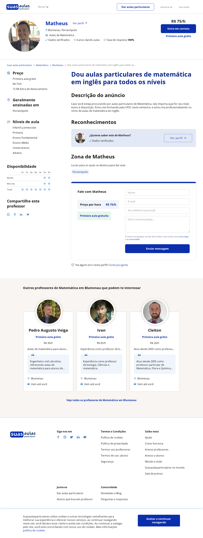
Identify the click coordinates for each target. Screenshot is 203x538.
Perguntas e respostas (114, 499)
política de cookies (34, 530)
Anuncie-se (166, 7)
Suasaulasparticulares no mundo (165, 467)
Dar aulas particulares (135, 7)
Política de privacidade (114, 443)
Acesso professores (156, 449)
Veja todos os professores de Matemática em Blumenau (101, 400)
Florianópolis (80, 172)
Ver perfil (176, 138)
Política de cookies (112, 437)
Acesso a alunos (154, 455)
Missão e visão (153, 461)
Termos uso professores (115, 449)
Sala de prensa (154, 473)
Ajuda (148, 437)
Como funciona (154, 443)
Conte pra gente (118, 265)
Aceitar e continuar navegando (158, 520)
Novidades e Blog (111, 493)
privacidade (134, 239)
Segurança (107, 461)
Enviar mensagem (157, 248)
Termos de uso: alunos (114, 455)
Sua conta (184, 7)
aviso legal (184, 237)
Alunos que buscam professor (75, 499)
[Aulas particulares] (17, 10)
